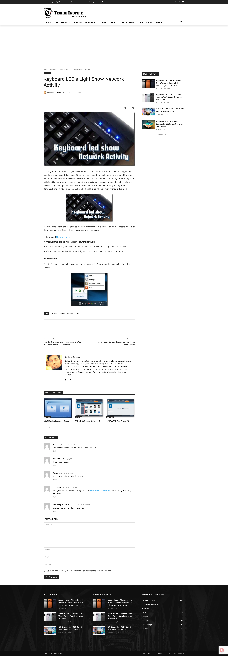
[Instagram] (175, 1)
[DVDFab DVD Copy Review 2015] (120, 408)
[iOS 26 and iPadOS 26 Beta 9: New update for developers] (148, 111)
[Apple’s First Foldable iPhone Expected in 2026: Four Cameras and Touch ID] (148, 124)
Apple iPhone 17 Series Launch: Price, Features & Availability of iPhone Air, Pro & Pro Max (169, 83)
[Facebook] (172, 1)
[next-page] (49, 427)
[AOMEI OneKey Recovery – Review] (58, 408)
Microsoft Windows (66, 314)
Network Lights (63, 237)
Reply (55, 451)
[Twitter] (179, 1)
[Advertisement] (114, 45)
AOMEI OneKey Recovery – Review (57, 421)
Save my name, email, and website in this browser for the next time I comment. (81, 571)
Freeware (54, 314)
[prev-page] (45, 427)
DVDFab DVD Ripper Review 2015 (87, 421)
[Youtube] (182, 1)
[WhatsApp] (80, 99)
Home (46, 69)
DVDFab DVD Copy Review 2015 (118, 421)
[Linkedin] (70, 379)
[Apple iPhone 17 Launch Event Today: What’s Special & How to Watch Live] (148, 97)
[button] (181, 22)
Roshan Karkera (55, 93)
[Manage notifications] (222, 650)
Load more (162, 135)
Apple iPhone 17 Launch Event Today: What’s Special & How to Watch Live (169, 97)
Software (53, 69)
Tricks (78, 314)
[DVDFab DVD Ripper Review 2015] (89, 408)
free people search (61, 504)
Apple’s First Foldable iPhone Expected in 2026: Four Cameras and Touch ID (169, 124)
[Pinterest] (74, 99)
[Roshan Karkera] (45, 92)
